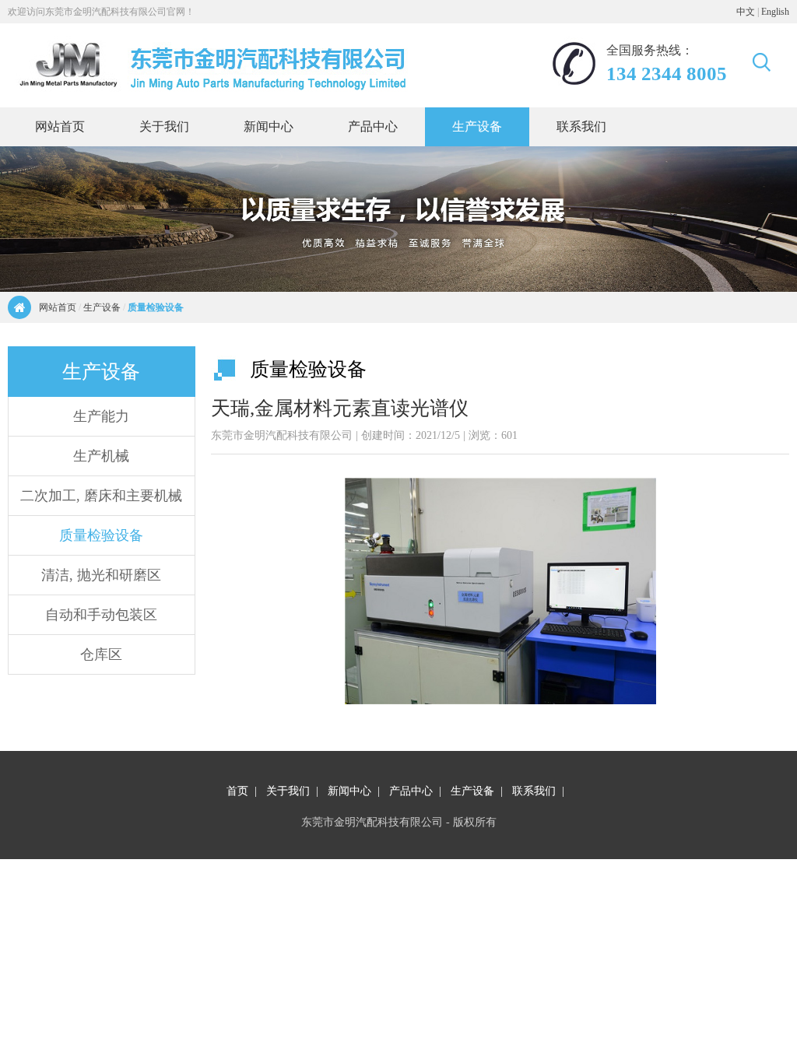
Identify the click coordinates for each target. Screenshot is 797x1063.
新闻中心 (349, 791)
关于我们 (288, 791)
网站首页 (57, 307)
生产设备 (102, 307)
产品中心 (411, 791)
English (775, 11)
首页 (237, 791)
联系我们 (534, 791)
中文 (745, 11)
